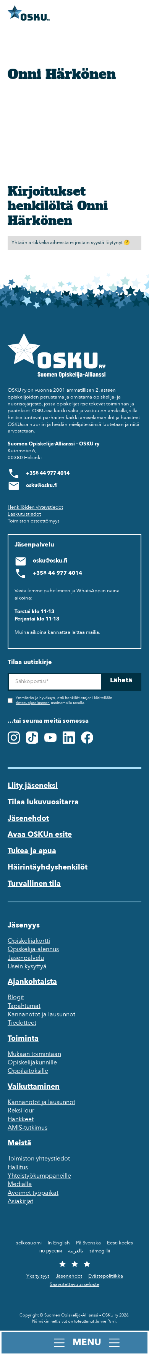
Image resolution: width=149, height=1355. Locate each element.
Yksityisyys (38, 1276)
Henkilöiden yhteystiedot (35, 507)
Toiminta (23, 1039)
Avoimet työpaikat (33, 1193)
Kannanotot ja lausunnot (41, 1015)
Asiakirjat (20, 1202)
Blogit (16, 998)
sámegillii (99, 1251)
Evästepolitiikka (105, 1276)
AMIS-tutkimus (27, 1128)
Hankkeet (21, 1120)
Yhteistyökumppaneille (39, 1176)
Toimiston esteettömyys (34, 521)
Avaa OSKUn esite (40, 835)
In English (59, 1243)
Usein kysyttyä (27, 967)
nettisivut (58, 1322)
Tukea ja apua (32, 851)
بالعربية (75, 1251)
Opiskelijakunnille (32, 1063)
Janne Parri (105, 1322)
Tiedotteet (22, 1023)
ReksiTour (21, 1111)
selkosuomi (29, 1243)
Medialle (20, 1184)
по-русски (50, 1251)
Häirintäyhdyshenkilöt (47, 867)
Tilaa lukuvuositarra (43, 802)
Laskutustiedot (24, 514)
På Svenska (88, 1243)
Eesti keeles (120, 1243)
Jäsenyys (24, 925)
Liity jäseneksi (33, 786)
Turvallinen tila (34, 884)
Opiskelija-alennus (33, 950)
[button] (74, 1343)
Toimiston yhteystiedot (39, 1159)
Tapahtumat (24, 1006)
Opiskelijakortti (29, 941)
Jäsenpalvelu (26, 958)
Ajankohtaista (32, 982)
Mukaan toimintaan (34, 1054)
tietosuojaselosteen (33, 703)
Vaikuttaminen (34, 1087)
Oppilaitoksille (28, 1071)
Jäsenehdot (28, 819)
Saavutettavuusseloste (74, 1284)
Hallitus (18, 1168)
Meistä (19, 1143)
